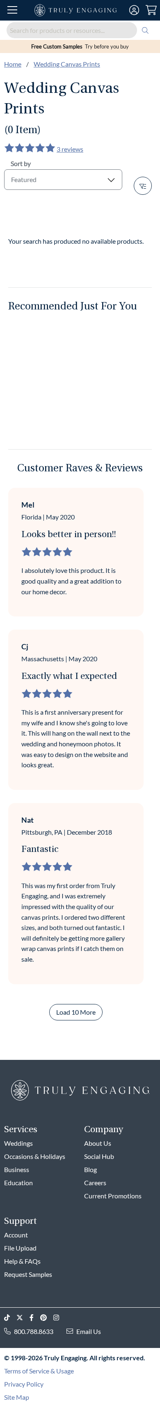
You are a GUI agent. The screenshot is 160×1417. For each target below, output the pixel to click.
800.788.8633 (33, 1331)
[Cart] (151, 10)
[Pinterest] (46, 1318)
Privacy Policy (23, 1384)
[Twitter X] (23, 1318)
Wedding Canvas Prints (67, 64)
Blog (90, 1169)
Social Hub (99, 1156)
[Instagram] (59, 1318)
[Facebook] (35, 1318)
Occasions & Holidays (34, 1156)
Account (16, 1235)
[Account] (134, 10)
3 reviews (70, 149)
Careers (95, 1182)
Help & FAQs (22, 1261)
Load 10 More (76, 1012)
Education (18, 1182)
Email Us (88, 1331)
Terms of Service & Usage (39, 1371)
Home (12, 64)
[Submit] (145, 30)
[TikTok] (10, 1318)
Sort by (21, 163)
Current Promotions (113, 1196)
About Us (97, 1143)
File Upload (20, 1248)
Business (16, 1169)
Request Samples (28, 1274)
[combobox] (80, 30)
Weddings (18, 1143)
